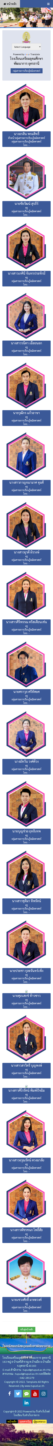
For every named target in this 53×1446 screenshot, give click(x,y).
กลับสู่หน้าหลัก (26, 1329)
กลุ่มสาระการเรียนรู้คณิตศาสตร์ (26, 70)
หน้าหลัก (11, 4)
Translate (35, 54)
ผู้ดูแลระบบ (39, 1421)
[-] (26, 17)
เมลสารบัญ (25, 1421)
